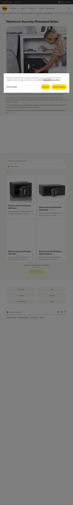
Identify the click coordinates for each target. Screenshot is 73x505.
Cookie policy (47, 80)
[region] (36, 83)
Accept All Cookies (59, 87)
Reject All (46, 87)
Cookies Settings (11, 87)
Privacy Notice (55, 80)
